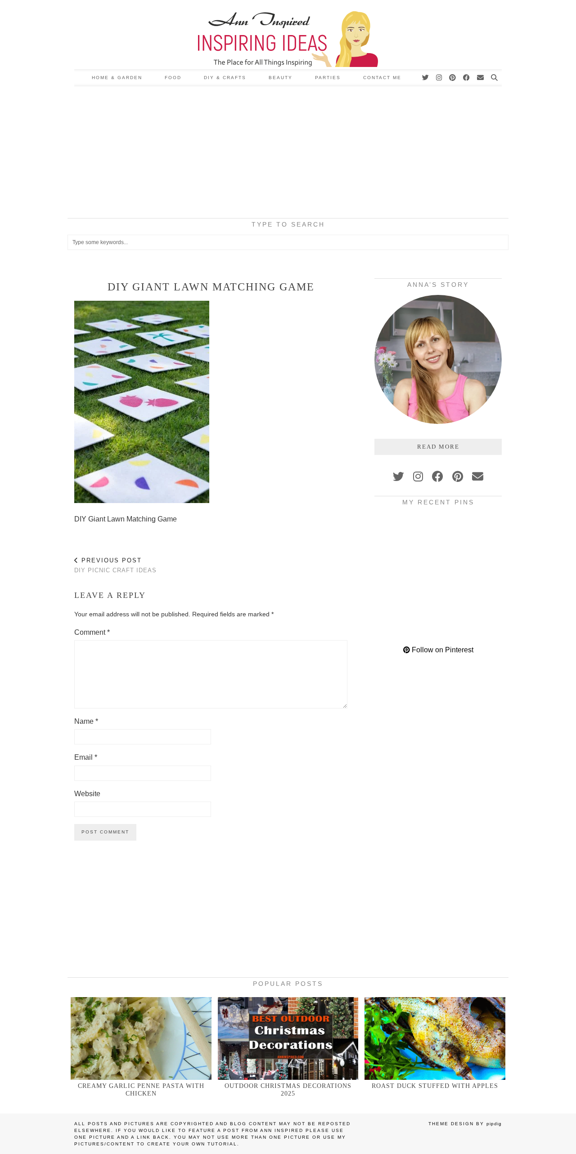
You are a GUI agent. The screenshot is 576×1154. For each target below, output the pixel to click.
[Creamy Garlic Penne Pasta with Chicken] (141, 1038)
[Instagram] (439, 78)
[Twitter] (426, 78)
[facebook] (437, 476)
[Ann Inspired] (288, 34)
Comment (92, 632)
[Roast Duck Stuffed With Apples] (434, 1038)
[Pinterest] (453, 78)
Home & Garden (117, 77)
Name (86, 721)
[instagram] (418, 476)
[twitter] (398, 476)
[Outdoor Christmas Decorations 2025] (288, 1038)
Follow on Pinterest (441, 650)
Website (87, 794)
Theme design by (465, 1123)
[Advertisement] (288, 154)
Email (85, 757)
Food (173, 77)
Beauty (280, 77)
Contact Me (382, 77)
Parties (328, 77)
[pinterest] (457, 476)
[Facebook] (467, 78)
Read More (438, 446)
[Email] (481, 78)
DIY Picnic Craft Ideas (115, 565)
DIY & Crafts (225, 77)
